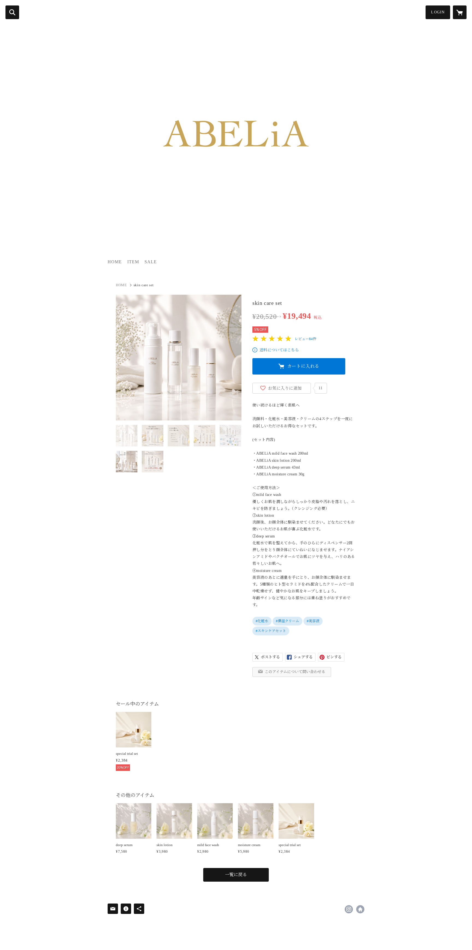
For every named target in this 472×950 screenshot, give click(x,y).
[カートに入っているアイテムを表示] (460, 12)
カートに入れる (303, 366)
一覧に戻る (236, 874)
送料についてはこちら (279, 350)
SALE (150, 261)
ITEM (133, 261)
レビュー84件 (305, 339)
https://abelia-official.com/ (360, 909)
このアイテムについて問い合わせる (295, 672)
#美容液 (313, 621)
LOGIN (438, 12)
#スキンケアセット (271, 631)
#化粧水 (262, 621)
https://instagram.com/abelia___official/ (349, 909)
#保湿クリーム (287, 621)
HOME (115, 261)
